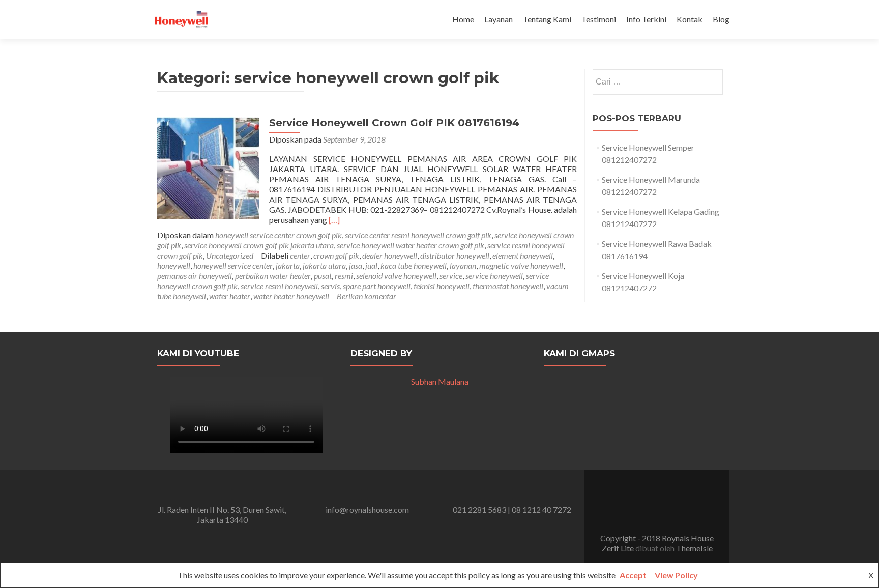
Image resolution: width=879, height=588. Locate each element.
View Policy (676, 575)
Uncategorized (229, 255)
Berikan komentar (366, 296)
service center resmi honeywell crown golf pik (418, 235)
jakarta (288, 265)
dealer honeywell (389, 255)
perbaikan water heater (273, 276)
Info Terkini (646, 19)
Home (463, 19)
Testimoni (598, 19)
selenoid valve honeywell (396, 276)
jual (371, 265)
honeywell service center (233, 265)
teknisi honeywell (442, 286)
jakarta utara (324, 265)
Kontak (689, 19)
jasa (355, 265)
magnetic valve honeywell (521, 265)
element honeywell (522, 255)
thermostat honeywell (508, 286)
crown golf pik (336, 255)
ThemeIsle (694, 548)
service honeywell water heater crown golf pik (410, 245)
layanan (463, 265)
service (451, 276)
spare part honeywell (377, 286)
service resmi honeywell (279, 286)
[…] (334, 220)
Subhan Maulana (439, 381)
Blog (721, 19)
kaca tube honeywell (413, 265)
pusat (323, 276)
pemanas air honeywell (194, 276)
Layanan (498, 19)
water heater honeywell (291, 296)
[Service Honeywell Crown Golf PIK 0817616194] (208, 167)
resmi (344, 276)
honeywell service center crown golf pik (278, 235)
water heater (229, 296)
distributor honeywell (454, 255)
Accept (633, 575)
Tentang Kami (547, 19)
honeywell (173, 265)
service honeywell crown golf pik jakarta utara (259, 245)
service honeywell (494, 276)
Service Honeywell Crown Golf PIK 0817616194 (394, 123)
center (300, 255)
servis (330, 286)
